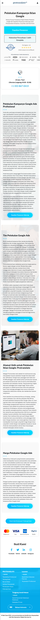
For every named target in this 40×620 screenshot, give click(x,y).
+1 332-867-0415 (20, 86)
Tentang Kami (6, 579)
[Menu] (2, 3)
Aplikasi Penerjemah (8, 584)
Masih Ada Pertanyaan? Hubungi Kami (20, 521)
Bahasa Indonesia (20, 607)
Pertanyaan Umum (8, 586)
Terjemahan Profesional (9, 577)
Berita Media (6, 582)
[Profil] (37, 3)
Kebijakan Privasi (17, 602)
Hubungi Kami (7, 589)
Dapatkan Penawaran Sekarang (20, 215)
